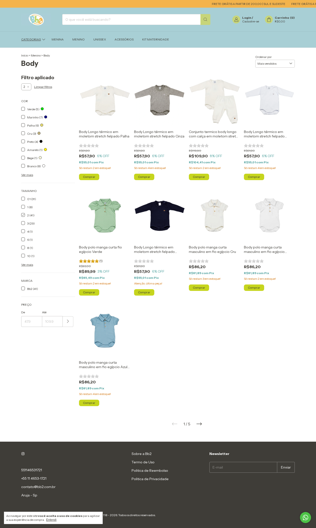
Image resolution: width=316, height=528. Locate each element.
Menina (58, 39)
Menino (78, 39)
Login (246, 17)
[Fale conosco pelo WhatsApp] (305, 517)
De (23, 312)
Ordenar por (263, 57)
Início (24, 55)
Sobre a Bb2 (142, 454)
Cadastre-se (250, 21)
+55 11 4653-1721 (33, 478)
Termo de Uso (143, 462)
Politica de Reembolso (150, 470)
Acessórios (124, 39)
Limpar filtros (43, 87)
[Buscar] (205, 19)
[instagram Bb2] (23, 454)
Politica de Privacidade (150, 479)
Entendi (51, 520)
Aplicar (68, 321)
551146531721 (31, 470)
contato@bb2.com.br (38, 487)
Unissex (99, 39)
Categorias (31, 39)
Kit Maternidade (155, 39)
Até (44, 312)
